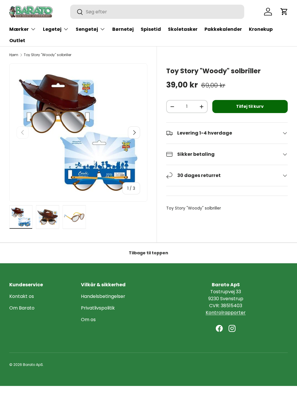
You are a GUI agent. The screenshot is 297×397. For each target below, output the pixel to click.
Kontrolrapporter (226, 312)
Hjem (13, 55)
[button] (284, 11)
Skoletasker (183, 29)
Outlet (17, 40)
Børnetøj (123, 29)
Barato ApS (33, 364)
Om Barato (22, 308)
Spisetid (151, 29)
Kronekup (261, 29)
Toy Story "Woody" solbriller (47, 55)
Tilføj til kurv (250, 106)
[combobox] (157, 12)
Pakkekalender (223, 29)
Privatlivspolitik (98, 308)
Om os (88, 319)
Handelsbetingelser (103, 296)
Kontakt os (21, 296)
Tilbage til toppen (148, 253)
